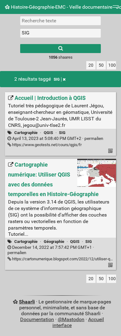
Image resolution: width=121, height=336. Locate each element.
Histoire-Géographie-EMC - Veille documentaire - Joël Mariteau (65, 7)
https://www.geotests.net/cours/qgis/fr (46, 144)
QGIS (48, 132)
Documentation (37, 319)
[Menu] (115, 9)
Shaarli (27, 302)
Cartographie (26, 132)
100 (112, 65)
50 (101, 65)
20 (90, 65)
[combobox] (60, 33)
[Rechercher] (60, 48)
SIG (57, 79)
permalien (57, 138)
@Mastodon (71, 319)
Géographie (54, 241)
